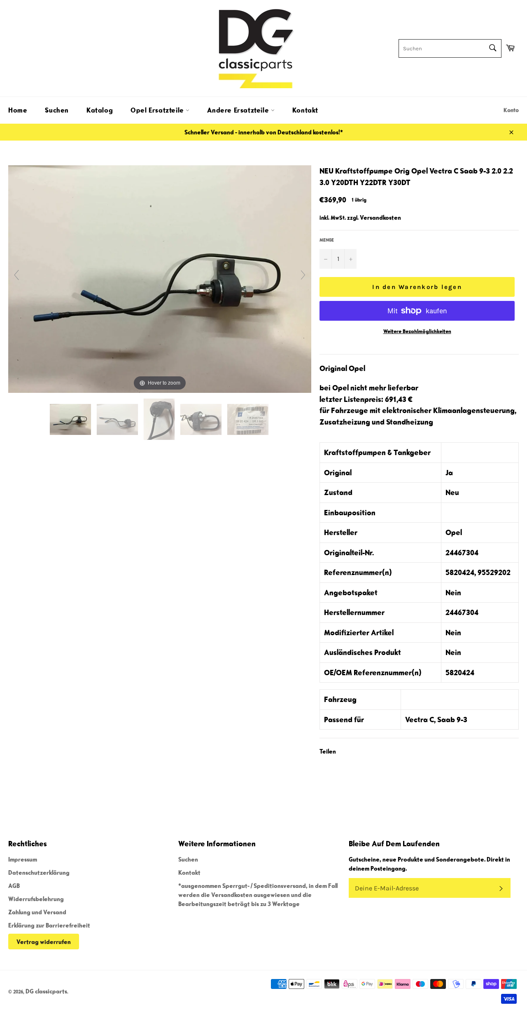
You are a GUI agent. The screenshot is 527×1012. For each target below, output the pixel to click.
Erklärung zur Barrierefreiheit (49, 925)
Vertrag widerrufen (43, 941)
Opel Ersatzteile (158, 110)
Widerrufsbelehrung (36, 899)
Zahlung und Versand (37, 912)
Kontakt (305, 110)
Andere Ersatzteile (238, 110)
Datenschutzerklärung (39, 872)
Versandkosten (380, 217)
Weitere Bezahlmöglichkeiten (417, 331)
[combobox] (450, 48)
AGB (14, 885)
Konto (511, 110)
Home (17, 110)
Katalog (99, 110)
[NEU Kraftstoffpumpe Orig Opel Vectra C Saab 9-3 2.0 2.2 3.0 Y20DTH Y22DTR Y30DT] (71, 419)
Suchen (57, 110)
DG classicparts (46, 991)
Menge (326, 240)
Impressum (22, 859)
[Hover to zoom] (159, 278)
